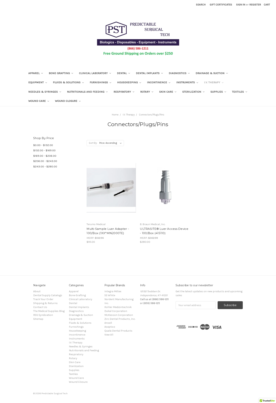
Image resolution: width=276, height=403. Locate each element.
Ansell (108, 322)
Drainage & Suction (210, 73)
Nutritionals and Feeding (86, 91)
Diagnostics (178, 73)
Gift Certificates (221, 4)
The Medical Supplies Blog (49, 311)
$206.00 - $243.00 (45, 161)
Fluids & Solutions (67, 82)
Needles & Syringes (43, 91)
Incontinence (157, 82)
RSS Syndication (43, 315)
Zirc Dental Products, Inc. (119, 319)
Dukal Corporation (115, 311)
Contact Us (40, 307)
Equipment (36, 82)
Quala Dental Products (118, 330)
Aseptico (109, 326)
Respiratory (123, 91)
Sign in (240, 4)
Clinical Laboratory (94, 73)
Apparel (34, 73)
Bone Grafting (60, 73)
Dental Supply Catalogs (47, 295)
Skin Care (166, 91)
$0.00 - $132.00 (43, 145)
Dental (122, 73)
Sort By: (93, 143)
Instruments (186, 82)
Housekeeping (128, 82)
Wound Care (37, 101)
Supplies (217, 91)
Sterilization (192, 91)
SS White (109, 295)
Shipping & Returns (45, 303)
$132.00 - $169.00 (44, 150)
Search (201, 4)
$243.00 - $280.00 (45, 166)
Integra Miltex (112, 291)
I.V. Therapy (212, 82)
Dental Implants (148, 73)
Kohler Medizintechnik (118, 307)
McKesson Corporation (118, 315)
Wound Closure (66, 101)
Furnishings (99, 82)
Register (255, 4)
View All (108, 334)
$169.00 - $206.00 (44, 155)
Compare (110, 191)
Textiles (238, 91)
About (37, 291)
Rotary (145, 91)
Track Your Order (43, 299)
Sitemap (38, 319)
